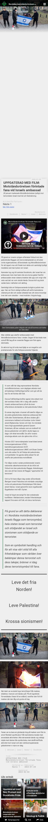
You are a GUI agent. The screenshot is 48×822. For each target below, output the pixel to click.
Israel (33, 214)
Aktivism (42, 214)
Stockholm (14, 214)
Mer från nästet (8, 207)
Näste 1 (24, 214)
